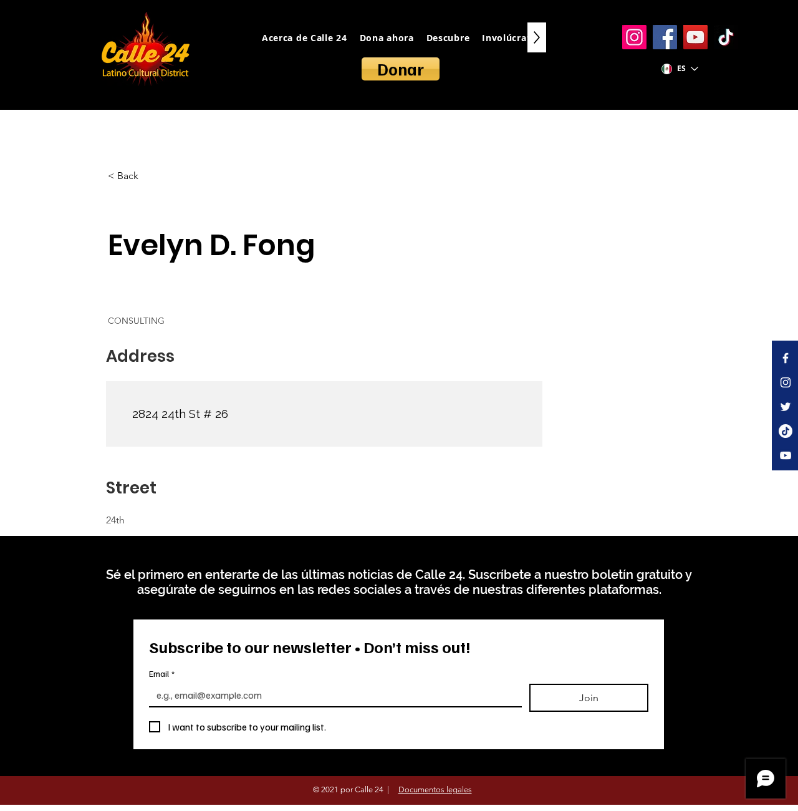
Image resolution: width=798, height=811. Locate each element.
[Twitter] (785, 407)
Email (162, 673)
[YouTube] (695, 37)
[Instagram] (634, 37)
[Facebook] (665, 37)
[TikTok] (726, 37)
